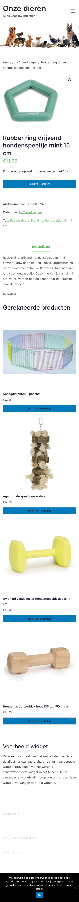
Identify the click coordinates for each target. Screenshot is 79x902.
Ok (39, 895)
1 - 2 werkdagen (25, 62)
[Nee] (74, 887)
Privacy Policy (11, 827)
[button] (69, 79)
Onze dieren (24, 8)
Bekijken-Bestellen (39, 183)
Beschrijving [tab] (41, 246)
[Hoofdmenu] (73, 11)
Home (7, 62)
